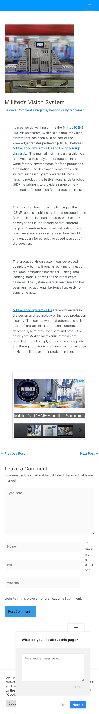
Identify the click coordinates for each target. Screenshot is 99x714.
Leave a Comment (18, 110)
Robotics (55, 110)
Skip (63, 704)
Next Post (89, 453)
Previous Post (12, 453)
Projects (41, 110)
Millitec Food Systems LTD (32, 148)
